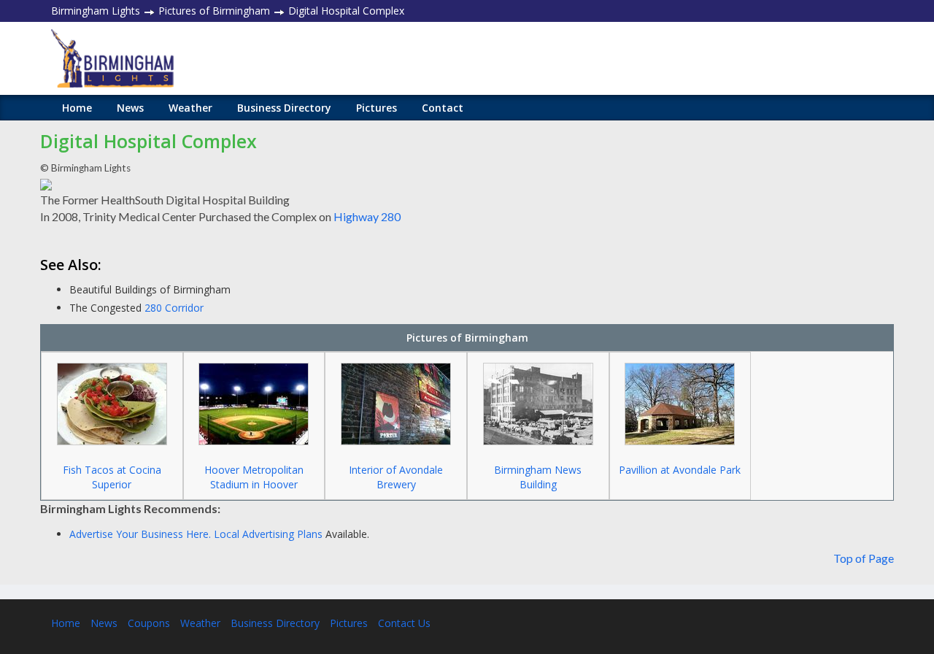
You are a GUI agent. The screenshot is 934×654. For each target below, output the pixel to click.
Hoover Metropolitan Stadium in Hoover (254, 477)
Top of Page (863, 558)
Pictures (376, 108)
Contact (442, 108)
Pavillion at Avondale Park (680, 470)
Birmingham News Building (538, 477)
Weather (190, 108)
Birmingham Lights (95, 11)
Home (77, 108)
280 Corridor (174, 308)
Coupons (149, 623)
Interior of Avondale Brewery (396, 477)
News (130, 108)
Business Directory (284, 108)
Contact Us (404, 623)
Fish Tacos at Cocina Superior (112, 477)
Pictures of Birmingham (214, 11)
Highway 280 (367, 216)
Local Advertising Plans (268, 534)
